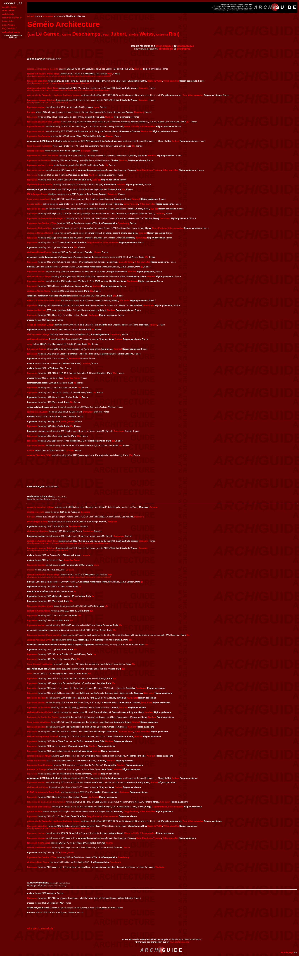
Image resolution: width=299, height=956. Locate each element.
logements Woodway (37, 81)
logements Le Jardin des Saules (42, 155)
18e (75, 247)
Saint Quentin (67, 421)
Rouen (97, 252)
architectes (48, 16)
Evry (185, 95)
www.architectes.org (179, 942)
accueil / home (9, 7)
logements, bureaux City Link (41, 100)
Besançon (139, 112)
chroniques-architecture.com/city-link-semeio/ (47, 102)
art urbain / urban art (12, 18)
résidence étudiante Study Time (42, 88)
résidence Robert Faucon (39, 252)
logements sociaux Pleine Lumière (44, 122)
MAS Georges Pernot (37, 194)
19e (94, 392)
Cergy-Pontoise (130, 204)
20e (133, 146)
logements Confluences (38, 136)
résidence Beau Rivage (38, 334)
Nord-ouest (146, 131)
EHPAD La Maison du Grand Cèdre (44, 300)
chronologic (166, 48)
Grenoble (143, 88)
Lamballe (85, 363)
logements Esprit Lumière (39, 184)
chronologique (164, 46)
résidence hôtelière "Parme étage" (43, 74)
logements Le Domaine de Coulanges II (46, 218)
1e (142, 267)
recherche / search (11, 32)
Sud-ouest (165, 218)
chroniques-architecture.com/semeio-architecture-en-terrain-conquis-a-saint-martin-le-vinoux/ (68, 90)
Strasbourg (123, 223)
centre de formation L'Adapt (40, 325)
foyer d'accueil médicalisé (39, 146)
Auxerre (153, 325)
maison (30, 450)
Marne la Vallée (154, 81)
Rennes (109, 136)
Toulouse (159, 213)
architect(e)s (8, 14)
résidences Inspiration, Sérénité (42, 69)
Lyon (96, 107)
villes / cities (8, 10)
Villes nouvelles (171, 81)
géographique (185, 46)
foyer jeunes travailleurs (38, 199)
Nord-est (138, 69)
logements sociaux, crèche (40, 165)
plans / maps (8, 25)
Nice (110, 74)
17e (146, 257)
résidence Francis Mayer (39, 276)
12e (106, 165)
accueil (30, 16)
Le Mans (70, 450)
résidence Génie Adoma (38, 291)
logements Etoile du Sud (39, 228)
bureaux (77, 95)
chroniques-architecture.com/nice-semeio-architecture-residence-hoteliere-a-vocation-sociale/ (69, 76)
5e (75, 383)
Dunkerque (74, 358)
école (29, 344)
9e (93, 329)
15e (188, 122)
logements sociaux (36, 107)
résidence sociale (35, 151)
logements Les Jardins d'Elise (41, 223)
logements (32, 117)
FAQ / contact (8, 28)
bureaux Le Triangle (36, 349)
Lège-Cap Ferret (71, 378)
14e (114, 296)
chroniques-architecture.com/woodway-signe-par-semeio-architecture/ (58, 83)
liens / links (7, 21)
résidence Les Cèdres (37, 339)
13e (71, 426)
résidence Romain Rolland (40, 233)
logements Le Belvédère (38, 160)
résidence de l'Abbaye (37, 412)
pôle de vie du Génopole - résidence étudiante (49, 95)
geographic (183, 48)
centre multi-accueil (36, 310)
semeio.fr (47, 928)
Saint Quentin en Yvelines (148, 170)
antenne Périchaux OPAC (39, 455)
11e (71, 402)
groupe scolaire (34, 204)
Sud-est (175, 141)
